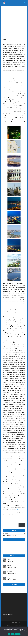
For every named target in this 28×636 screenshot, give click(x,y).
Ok (9, 634)
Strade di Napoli (7, 588)
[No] (26, 631)
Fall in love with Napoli (8, 598)
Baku (4, 124)
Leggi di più (17, 634)
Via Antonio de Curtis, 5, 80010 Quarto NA (11, 613)
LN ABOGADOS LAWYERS (8, 602)
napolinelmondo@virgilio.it (8, 614)
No (12, 634)
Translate (13, 535)
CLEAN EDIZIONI (7, 600)
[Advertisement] (14, 20)
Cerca (4, 522)
